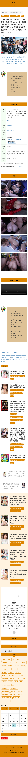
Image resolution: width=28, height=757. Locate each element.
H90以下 (23, 666)
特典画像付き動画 (6, 685)
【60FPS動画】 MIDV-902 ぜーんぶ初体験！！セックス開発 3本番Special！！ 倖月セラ (18, 519)
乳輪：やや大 (14, 357)
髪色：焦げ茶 (5, 694)
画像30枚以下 (15, 685)
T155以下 (21, 669)
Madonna (9, 125)
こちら (19, 166)
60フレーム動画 (5, 352)
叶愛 (20, 352)
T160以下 (4, 672)
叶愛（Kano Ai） (11, 130)
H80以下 (10, 666)
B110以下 (13, 355)
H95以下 (4, 669)
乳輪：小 (19, 678)
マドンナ (9, 120)
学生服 (16, 682)
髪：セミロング (5, 701)
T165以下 (11, 672)
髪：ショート (16, 697)
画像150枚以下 (5, 691)
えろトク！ (14, 2)
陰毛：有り (13, 691)
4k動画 (3, 355)
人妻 (18, 357)
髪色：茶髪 (12, 694)
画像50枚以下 (5, 688)
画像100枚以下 (14, 688)
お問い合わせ (19, 747)
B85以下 (18, 662)
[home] (14, 632)
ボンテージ (3, 357)
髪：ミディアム (22, 359)
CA (16, 355)
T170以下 (18, 672)
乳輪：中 (12, 678)
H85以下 (19, 355)
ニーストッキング (12, 675)
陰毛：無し (22, 357)
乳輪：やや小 (5, 678)
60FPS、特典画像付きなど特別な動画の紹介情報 (14, 752)
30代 (18, 659)
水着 (21, 682)
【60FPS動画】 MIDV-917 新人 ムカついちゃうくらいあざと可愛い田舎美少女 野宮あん (18, 536)
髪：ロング (22, 701)
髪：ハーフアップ (14, 359)
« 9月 (2, 731)
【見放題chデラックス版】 (14, 139)
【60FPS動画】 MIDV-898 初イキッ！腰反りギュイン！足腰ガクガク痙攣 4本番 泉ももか (18, 573)
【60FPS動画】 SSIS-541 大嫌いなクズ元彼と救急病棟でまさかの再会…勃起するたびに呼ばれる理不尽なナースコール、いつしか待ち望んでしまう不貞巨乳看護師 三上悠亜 (17, 435)
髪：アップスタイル (5, 359)
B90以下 (24, 662)
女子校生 (10, 682)
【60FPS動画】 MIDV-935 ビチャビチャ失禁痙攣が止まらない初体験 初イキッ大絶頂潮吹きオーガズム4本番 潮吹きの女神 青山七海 (18, 500)
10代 (9, 659)
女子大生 (4, 682)
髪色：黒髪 (20, 694)
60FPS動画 (8, 355)
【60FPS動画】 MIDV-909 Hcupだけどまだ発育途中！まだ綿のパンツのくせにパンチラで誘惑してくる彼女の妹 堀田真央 (18, 554)
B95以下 (4, 666)
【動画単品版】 (12, 143)
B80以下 (11, 662)
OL (9, 669)
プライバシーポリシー (10, 747)
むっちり (8, 357)
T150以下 (24, 355)
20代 (13, 659)
